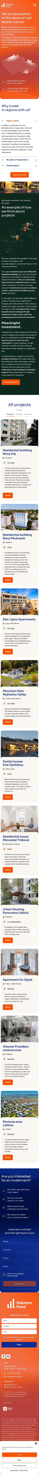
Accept (19, 1455)
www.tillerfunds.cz (14, 1433)
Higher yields (10, 122)
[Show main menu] (34, 4)
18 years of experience (15, 160)
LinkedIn (4, 1356)
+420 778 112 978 (13, 1373)
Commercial (28, 414)
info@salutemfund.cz (15, 1377)
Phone (5, 1255)
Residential (19, 414)
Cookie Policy (14, 1470)
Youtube (8, 1356)
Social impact (10, 165)
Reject (19, 1460)
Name (5, 1239)
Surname (6, 1247)
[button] (36, 1443)
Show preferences (19, 1465)
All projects (10, 414)
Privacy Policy (24, 1470)
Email (4, 1264)
